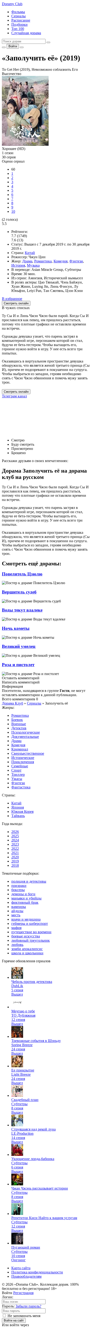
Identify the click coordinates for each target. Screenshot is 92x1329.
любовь (17, 945)
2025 (15, 836)
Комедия (60, 261)
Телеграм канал (14, 396)
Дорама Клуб (12, 703)
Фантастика (20, 787)
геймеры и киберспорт (29, 924)
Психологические (25, 732)
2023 (15, 844)
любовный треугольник (30, 940)
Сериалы (18, 16)
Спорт (16, 770)
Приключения (22, 762)
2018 (15, 865)
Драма (27, 261)
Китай (30, 253)
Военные (18, 724)
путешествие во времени (31, 932)
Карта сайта (20, 1268)
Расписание (20, 20)
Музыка (33, 265)
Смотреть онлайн (16, 391)
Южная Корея (22, 812)
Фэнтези (76, 261)
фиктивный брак (24, 902)
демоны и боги (23, 894)
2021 (15, 853)
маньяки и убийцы (26, 898)
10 (13, 211)
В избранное (12, 299)
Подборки (19, 24)
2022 (15, 849)
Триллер (18, 774)
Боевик (17, 720)
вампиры (18, 907)
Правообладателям (26, 1276)
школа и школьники (27, 953)
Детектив (18, 728)
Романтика (43, 261)
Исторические (22, 758)
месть (15, 915)
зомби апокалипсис (27, 949)
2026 (15, 832)
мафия (16, 928)
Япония (17, 807)
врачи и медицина (26, 919)
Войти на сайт (14, 1320)
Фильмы (18, 12)
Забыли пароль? (28, 1306)
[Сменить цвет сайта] (4, 47)
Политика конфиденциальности (37, 1272)
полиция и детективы (28, 881)
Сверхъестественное (27, 753)
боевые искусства (25, 936)
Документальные (25, 737)
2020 (15, 857)
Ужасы (16, 779)
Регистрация (23, 1293)
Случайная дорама (26, 33)
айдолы (17, 911)
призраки (18, 886)
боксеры (18, 890)
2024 (15, 840)
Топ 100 (17, 29)
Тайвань (18, 816)
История (18, 265)
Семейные (19, 766)
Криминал (19, 749)
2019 (15, 861)
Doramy (12, 4)
